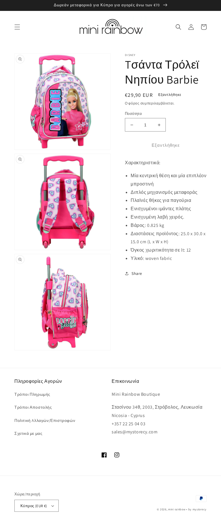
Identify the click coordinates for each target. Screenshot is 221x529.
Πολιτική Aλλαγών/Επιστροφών (44, 420)
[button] (17, 27)
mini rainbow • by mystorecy (187, 509)
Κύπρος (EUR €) (33, 505)
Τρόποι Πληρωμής (32, 394)
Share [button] (137, 273)
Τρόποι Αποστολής (33, 407)
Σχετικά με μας (28, 433)
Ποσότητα (133, 113)
